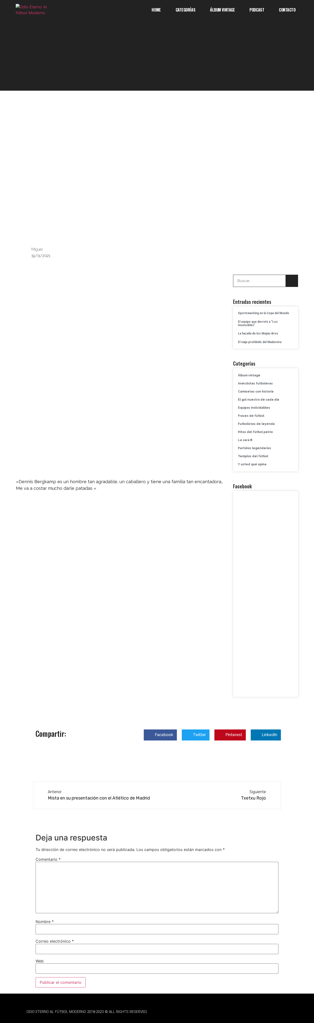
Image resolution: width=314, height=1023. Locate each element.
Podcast (256, 10)
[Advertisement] (157, 56)
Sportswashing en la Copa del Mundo (263, 313)
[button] (160, 734)
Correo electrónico (55, 941)
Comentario (48, 859)
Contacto (287, 10)
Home (156, 10)
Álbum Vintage (222, 10)
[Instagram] (240, 1012)
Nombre (45, 922)
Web (40, 961)
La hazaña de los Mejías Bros (258, 333)
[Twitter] (227, 1012)
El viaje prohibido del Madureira (259, 342)
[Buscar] (292, 281)
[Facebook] (213, 1012)
